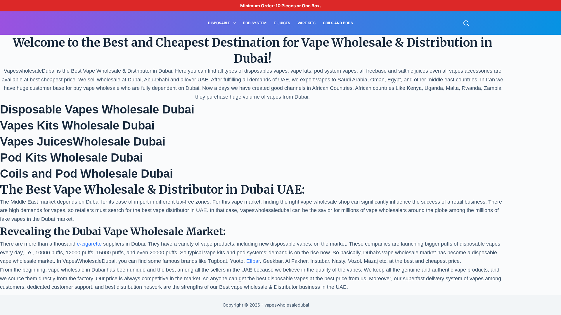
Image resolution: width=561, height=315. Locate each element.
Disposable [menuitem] (219, 23)
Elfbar (252, 261)
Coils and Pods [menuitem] (338, 23)
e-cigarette (89, 244)
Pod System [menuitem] (254, 23)
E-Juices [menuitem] (282, 23)
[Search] (466, 23)
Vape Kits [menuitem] (306, 23)
